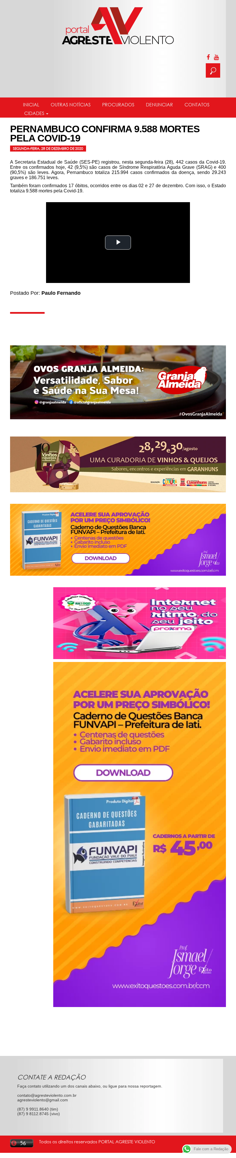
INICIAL (31, 105)
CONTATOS (197, 105)
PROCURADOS (118, 105)
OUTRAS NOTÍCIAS (71, 105)
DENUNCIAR (159, 105)
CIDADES (34, 113)
